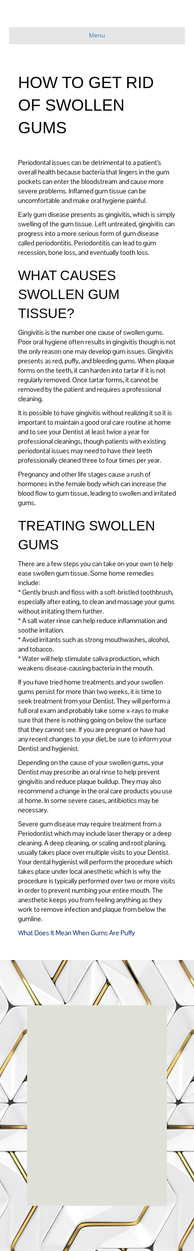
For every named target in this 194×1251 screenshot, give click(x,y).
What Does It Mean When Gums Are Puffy (76, 932)
